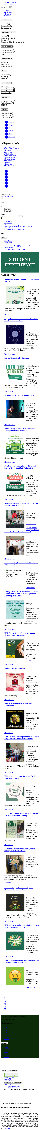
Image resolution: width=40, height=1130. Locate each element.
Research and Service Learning (11, 42)
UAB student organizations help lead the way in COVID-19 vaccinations (21, 926)
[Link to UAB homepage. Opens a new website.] (17, 1062)
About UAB (4, 1043)
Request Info (5, 28)
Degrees (6, 1029)
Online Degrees (6, 54)
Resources (4, 64)
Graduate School (6, 50)
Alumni (3, 71)
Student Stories (8, 228)
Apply (6, 1027)
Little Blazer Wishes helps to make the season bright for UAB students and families (21, 738)
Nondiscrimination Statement (9, 1070)
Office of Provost (6, 87)
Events (3, 79)
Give (5, 1030)
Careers (6, 1037)
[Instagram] (6, 177)
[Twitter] (6, 174)
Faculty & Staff (5, 83)
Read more (8, 809)
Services (3, 62)
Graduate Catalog (7, 52)
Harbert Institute (6, 103)
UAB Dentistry (6, 115)
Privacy (7, 1079)
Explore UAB (5, 194)
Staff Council (5, 93)
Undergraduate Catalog (8, 38)
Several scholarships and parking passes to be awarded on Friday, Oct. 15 (21, 961)
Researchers (5, 97)
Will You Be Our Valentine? (15, 668)
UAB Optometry (6, 117)
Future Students (6, 20)
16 (5, 1009)
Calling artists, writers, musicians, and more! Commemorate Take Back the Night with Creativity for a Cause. (21, 594)
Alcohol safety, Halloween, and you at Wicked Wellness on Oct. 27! (18, 889)
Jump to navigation (10, 2)
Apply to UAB (6, 26)
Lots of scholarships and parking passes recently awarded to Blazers (19, 850)
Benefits (3, 77)
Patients (3, 109)
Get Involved (5, 75)
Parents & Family (6, 58)
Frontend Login (12, 1088)
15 (5, 1008)
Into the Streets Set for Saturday (16, 358)
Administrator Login (14, 1086)
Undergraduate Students (8, 32)
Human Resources (7, 89)
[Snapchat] (6, 183)
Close (3, 237)
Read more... (9, 315)
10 (5, 999)
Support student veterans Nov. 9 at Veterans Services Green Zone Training (21, 814)
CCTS (3, 105)
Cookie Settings (11, 1075)
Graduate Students (6, 46)
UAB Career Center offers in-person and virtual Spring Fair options (19, 634)
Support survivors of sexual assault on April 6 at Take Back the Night (21, 320)
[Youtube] (6, 180)
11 (5, 1001)
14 (5, 1006)
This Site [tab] (7, 209)
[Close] (10, 7)
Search (3, 214)
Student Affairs (9, 196)
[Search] (2, 198)
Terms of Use (9, 1081)
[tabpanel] (20, 215)
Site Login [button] (7, 1084)
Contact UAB (9, 1077)
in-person (30, 657)
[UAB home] (20, 193)
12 (5, 1003)
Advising (4, 36)
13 (5, 1004)
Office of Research (7, 101)
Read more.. (9, 664)
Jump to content (9, 4)
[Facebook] (6, 171)
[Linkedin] (6, 186)
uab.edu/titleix (6, 1128)
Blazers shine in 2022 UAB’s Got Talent (19, 395)
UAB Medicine (6, 113)
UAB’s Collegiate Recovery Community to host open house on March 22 (20, 430)
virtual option (32, 660)
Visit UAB (4, 24)
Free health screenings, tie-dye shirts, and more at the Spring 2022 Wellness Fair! (20, 467)
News (3, 196)
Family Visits (5, 66)
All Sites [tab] (7, 211)
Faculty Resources (7, 91)
